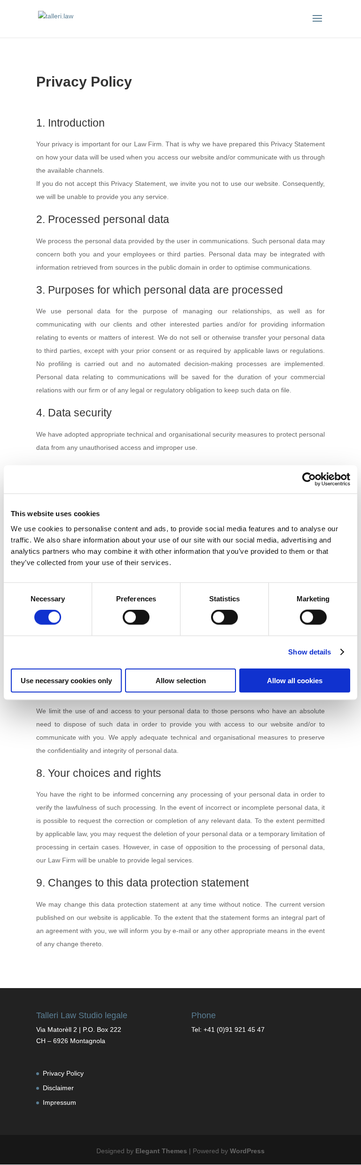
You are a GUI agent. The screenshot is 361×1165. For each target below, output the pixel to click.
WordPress (247, 1151)
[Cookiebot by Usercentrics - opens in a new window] (309, 479)
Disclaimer (58, 1088)
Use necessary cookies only (66, 680)
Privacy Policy (63, 1073)
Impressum (59, 1102)
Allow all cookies (294, 680)
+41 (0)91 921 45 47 (234, 1029)
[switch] (136, 617)
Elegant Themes (161, 1151)
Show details (309, 652)
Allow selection (181, 680)
